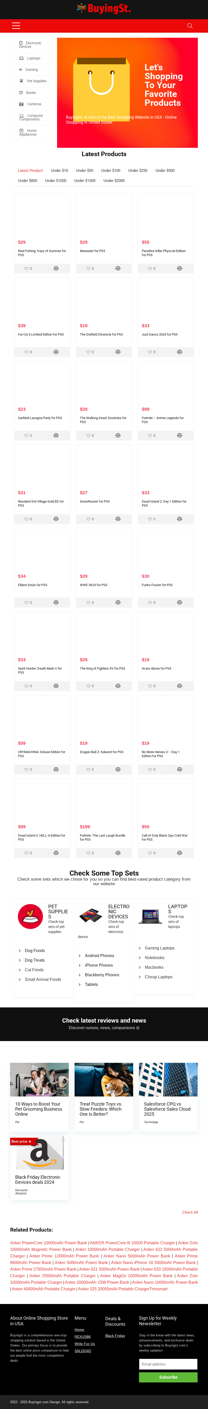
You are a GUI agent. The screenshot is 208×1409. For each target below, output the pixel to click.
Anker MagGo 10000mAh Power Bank (136, 1276)
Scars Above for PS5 (156, 668)
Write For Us (85, 1344)
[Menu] (16, 26)
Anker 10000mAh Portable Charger (107, 1249)
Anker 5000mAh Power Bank (81, 1262)
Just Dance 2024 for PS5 (160, 334)
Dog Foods (35, 950)
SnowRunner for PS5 (95, 501)
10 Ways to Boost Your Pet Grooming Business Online (38, 1109)
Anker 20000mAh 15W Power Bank (97, 1282)
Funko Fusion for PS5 (157, 585)
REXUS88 (83, 1337)
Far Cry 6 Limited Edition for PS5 (41, 334)
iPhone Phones (99, 965)
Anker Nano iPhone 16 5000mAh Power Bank (153, 1262)
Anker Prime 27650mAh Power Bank (43, 1269)
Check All (190, 1212)
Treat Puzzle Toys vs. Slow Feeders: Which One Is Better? (101, 1109)
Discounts (21, 1190)
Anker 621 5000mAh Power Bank (109, 1269)
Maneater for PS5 (92, 251)
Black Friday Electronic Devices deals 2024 (37, 1180)
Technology (151, 1122)
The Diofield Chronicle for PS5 (101, 334)
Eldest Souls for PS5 (32, 585)
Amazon (21, 1193)
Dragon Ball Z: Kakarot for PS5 (101, 752)
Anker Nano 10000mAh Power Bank (165, 1282)
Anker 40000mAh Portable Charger (43, 1289)
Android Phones (99, 956)
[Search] (190, 26)
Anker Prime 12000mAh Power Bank (64, 1256)
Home (79, 1330)
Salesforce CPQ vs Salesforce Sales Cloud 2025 (167, 1109)
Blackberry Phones (102, 975)
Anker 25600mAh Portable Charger (62, 1276)
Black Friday (115, 1336)
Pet (17, 1122)
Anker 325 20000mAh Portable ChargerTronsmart (122, 1289)
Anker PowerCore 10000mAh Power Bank (48, 1243)
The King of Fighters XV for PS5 (102, 668)
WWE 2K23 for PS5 (93, 585)
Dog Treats (35, 960)
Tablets (91, 984)
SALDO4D (83, 1351)
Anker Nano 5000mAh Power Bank (136, 1256)
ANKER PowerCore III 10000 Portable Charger (132, 1243)
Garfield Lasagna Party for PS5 (40, 418)
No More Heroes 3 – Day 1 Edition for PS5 (161, 754)
